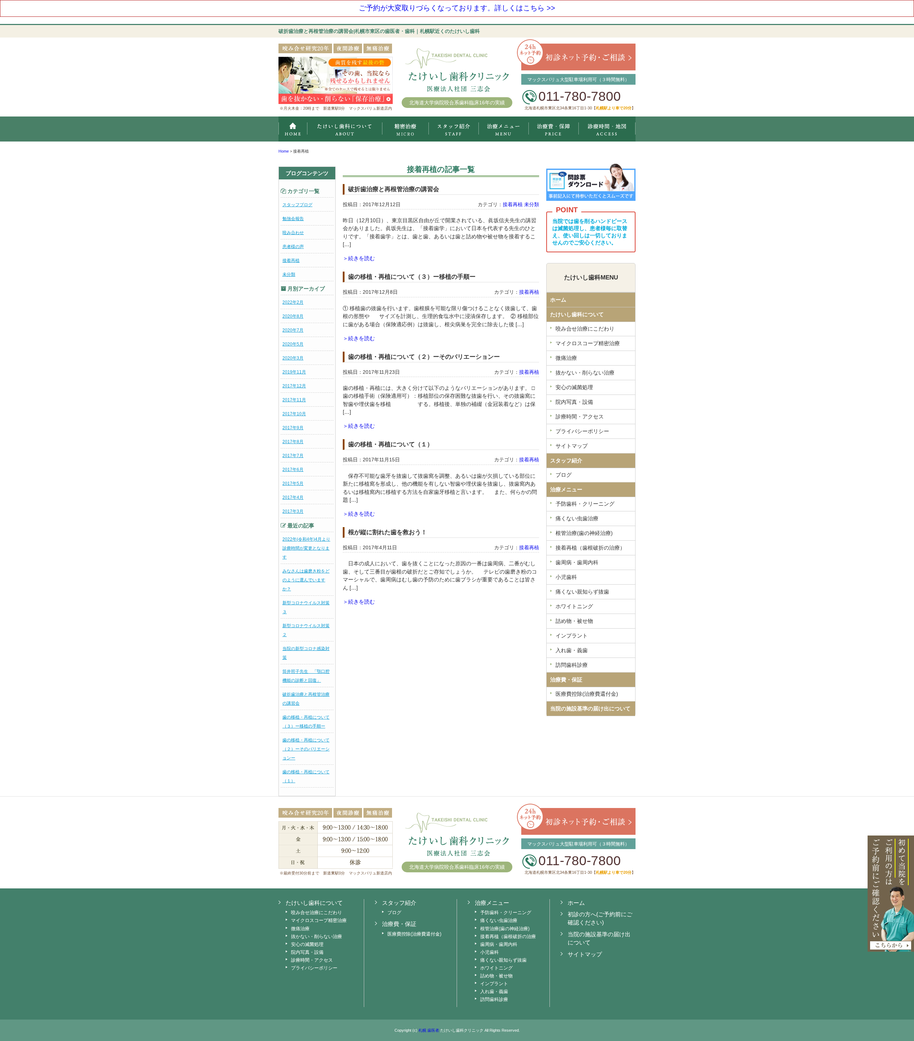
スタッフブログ (297, 204)
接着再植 (291, 260)
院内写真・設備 (574, 402)
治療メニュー (503, 129)
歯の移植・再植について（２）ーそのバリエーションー (306, 749)
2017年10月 (294, 413)
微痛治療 (566, 358)
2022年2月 (292, 302)
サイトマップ (572, 446)
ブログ (564, 475)
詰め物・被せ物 (574, 621)
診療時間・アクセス (580, 416)
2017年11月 (294, 399)
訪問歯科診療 (572, 665)
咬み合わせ (293, 232)
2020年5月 (292, 344)
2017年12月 (294, 385)
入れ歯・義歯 (572, 650)
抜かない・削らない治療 (585, 373)
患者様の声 (293, 246)
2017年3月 (292, 511)
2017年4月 (292, 497)
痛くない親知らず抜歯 (582, 592)
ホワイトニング (574, 606)
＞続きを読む (359, 258)
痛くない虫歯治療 (577, 518)
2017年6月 (292, 469)
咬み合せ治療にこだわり (585, 329)
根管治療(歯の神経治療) (584, 533)
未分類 (288, 274)
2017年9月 (292, 427)
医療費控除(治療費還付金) (587, 694)
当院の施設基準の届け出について (590, 708)
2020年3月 (292, 358)
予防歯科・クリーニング (585, 504)
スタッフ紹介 (453, 129)
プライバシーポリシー (582, 431)
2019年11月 (294, 372)
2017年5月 (292, 483)
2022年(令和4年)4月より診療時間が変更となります (306, 548)
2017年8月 (292, 441)
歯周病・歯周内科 (577, 562)
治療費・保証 (553, 129)
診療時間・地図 (607, 129)
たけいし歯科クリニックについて (344, 129)
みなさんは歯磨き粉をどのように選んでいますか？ (306, 580)
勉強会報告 (293, 218)
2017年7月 (292, 455)
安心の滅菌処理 (574, 387)
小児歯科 (566, 577)
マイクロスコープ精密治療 (405, 129)
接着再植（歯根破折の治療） (590, 548)
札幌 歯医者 (428, 1030)
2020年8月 (292, 316)
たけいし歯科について (577, 314)
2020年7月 (292, 330)
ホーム (292, 129)
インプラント (572, 636)
